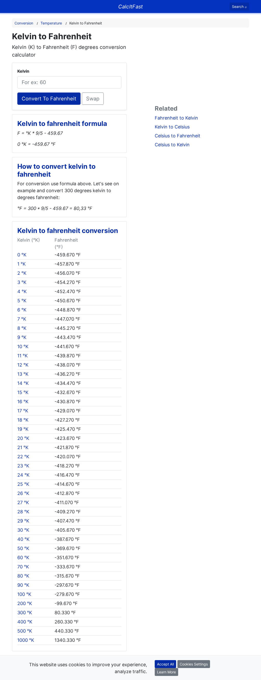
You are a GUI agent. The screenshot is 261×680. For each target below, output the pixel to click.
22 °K (23, 456)
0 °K (22, 254)
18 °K (23, 420)
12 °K (23, 365)
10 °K (23, 346)
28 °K (23, 511)
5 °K (22, 300)
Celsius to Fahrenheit (177, 135)
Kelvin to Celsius (172, 126)
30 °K (23, 530)
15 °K (23, 392)
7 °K (21, 319)
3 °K (22, 282)
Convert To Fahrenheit (49, 99)
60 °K (23, 557)
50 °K (23, 548)
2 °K (22, 273)
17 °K (22, 410)
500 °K (24, 631)
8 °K (22, 328)
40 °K (23, 539)
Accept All (165, 664)
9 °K (22, 337)
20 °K (23, 438)
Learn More (166, 672)
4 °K (22, 291)
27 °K (23, 502)
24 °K (23, 475)
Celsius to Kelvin (172, 144)
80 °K (23, 576)
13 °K (23, 374)
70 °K (23, 566)
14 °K (23, 383)
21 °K (23, 447)
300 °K (24, 612)
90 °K (23, 585)
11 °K (22, 355)
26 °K (23, 493)
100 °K (24, 594)
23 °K (23, 465)
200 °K (24, 603)
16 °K (23, 401)
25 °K (23, 484)
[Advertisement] (202, 67)
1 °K (21, 264)
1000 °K (25, 640)
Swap (92, 99)
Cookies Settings (194, 664)
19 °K (23, 429)
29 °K (23, 521)
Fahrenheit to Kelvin (176, 118)
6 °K (22, 309)
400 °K (24, 621)
